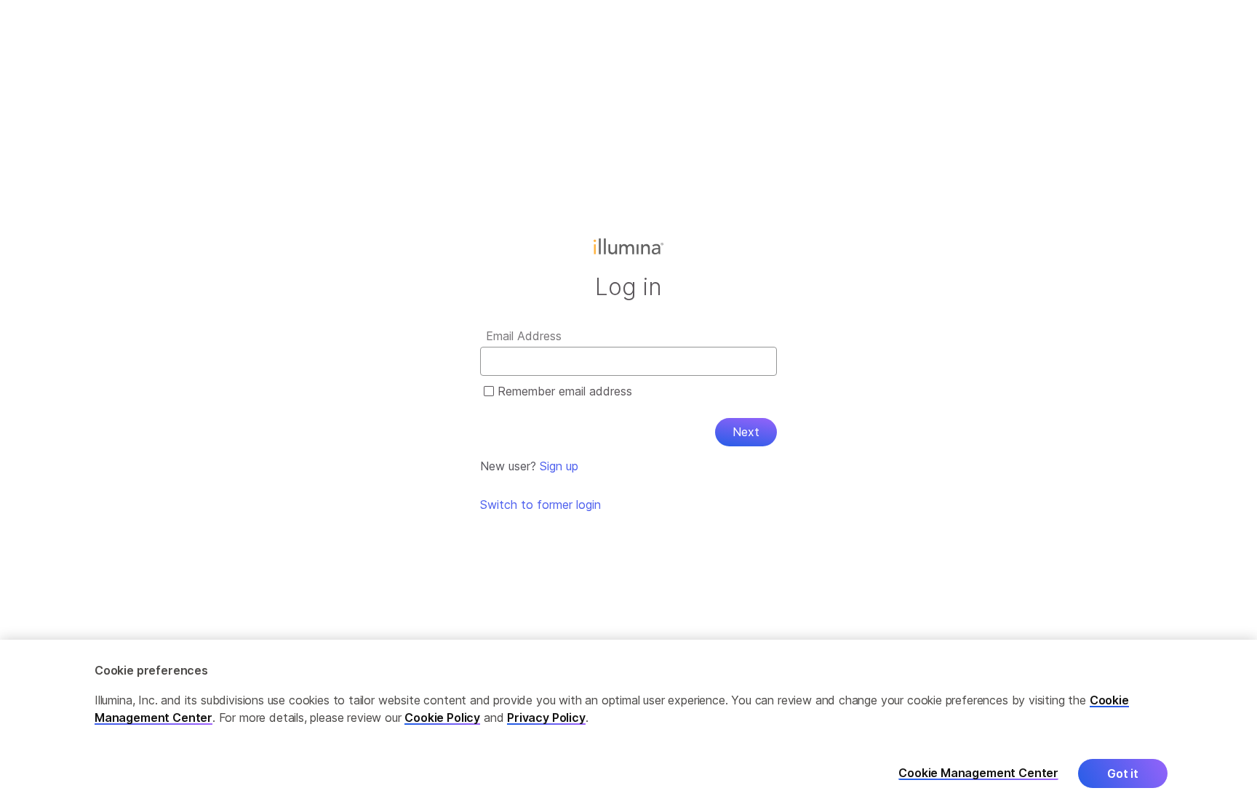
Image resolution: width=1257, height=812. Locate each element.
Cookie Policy (442, 717)
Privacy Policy (546, 717)
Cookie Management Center (978, 773)
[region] (628, 726)
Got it (1122, 773)
